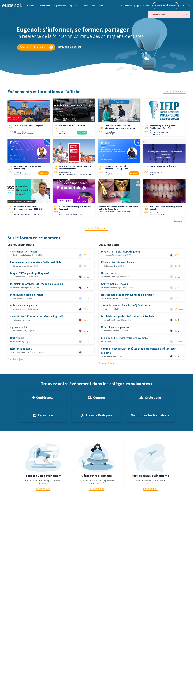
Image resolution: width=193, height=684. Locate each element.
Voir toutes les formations (150, 415)
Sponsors (74, 5)
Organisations (60, 5)
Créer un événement (165, 5)
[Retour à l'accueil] (12, 6)
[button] (101, 6)
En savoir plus (43, 488)
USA (188, 5)
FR (182, 5)
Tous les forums (107, 363)
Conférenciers (89, 5)
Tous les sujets (15, 359)
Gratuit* (82, 132)
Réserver (43, 173)
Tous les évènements (174, 91)
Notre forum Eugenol (69, 46)
